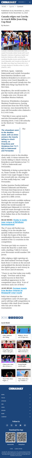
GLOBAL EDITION (18, 449)
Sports (11, 6)
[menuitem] (21, 2)
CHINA (11, 449)
